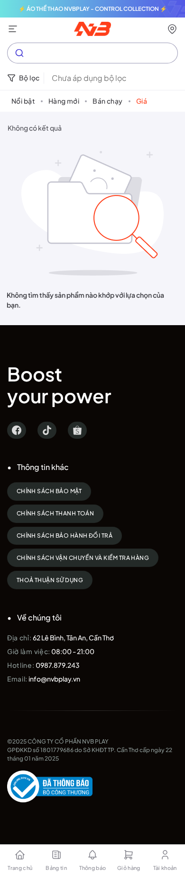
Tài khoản (165, 868)
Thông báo (92, 868)
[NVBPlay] (92, 29)
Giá (141, 101)
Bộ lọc (29, 77)
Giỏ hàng (128, 868)
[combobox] (92, 53)
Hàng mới (63, 101)
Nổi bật (23, 101)
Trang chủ (20, 868)
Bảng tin (56, 868)
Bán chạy (107, 101)
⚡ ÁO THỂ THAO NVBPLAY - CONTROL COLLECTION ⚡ (92, 8)
